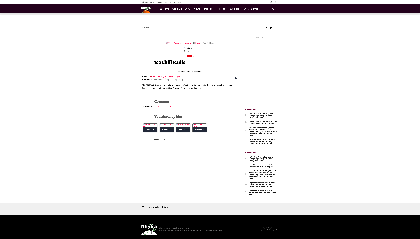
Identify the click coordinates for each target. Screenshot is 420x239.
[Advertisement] (261, 71)
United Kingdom (174, 43)
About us (168, 2)
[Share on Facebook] (262, 28)
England (188, 43)
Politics (208, 8)
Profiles (221, 8)
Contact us (177, 2)
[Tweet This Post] (266, 28)
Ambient (153, 80)
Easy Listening (171, 80)
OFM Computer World (215, 230)
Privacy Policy (197, 230)
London (198, 43)
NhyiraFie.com (174, 230)
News (197, 8)
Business (234, 8)
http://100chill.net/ (164, 106)
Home (146, 2)
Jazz (180, 80)
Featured (160, 2)
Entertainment (252, 8)
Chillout (161, 80)
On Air (152, 2)
